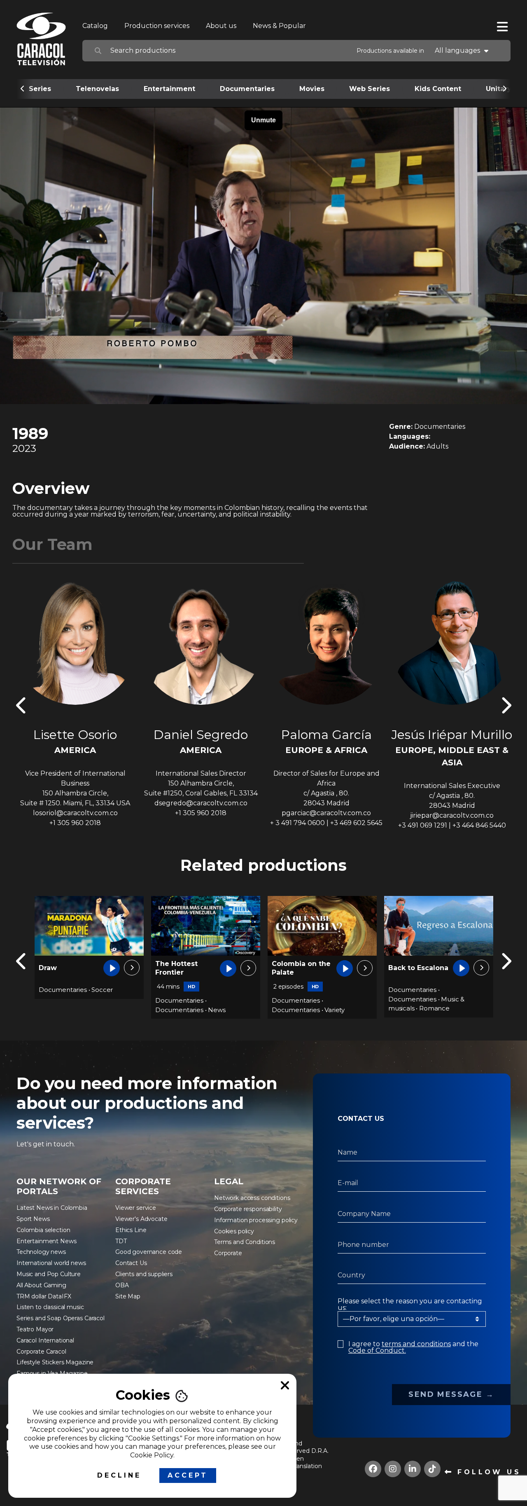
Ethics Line (130, 1230)
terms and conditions (416, 1344)
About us (221, 26)
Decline (119, 1475)
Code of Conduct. (377, 1350)
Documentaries (247, 89)
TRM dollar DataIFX (43, 1296)
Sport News (33, 1219)
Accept (188, 1475)
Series (40, 89)
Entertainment (169, 89)
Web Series (369, 89)
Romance (318, 1008)
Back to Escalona (302, 968)
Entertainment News (46, 1241)
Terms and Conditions (244, 1242)
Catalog (95, 26)
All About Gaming (41, 1285)
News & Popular (279, 26)
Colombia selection (43, 1230)
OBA (122, 1285)
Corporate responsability (248, 1209)
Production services (156, 26)
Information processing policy (256, 1220)
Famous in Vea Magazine (52, 1373)
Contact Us (131, 1263)
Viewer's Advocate (141, 1219)
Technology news (41, 1252)
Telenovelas (97, 89)
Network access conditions (252, 1198)
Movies (311, 89)
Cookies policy (234, 1231)
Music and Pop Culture (48, 1274)
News (100, 1010)
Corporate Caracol (41, 1351)
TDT (121, 1241)
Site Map (127, 1296)
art (445, 990)
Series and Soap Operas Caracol (60, 1318)
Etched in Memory (405, 968)
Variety (218, 1010)
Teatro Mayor (35, 1329)
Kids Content (438, 89)
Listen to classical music (50, 1307)
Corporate (228, 1253)
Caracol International (45, 1340)
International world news (51, 1263)
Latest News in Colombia (51, 1207)
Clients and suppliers (144, 1274)
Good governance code (148, 1252)
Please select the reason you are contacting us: (410, 1304)
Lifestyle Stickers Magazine (54, 1362)
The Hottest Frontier (60, 968)
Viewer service (135, 1207)
